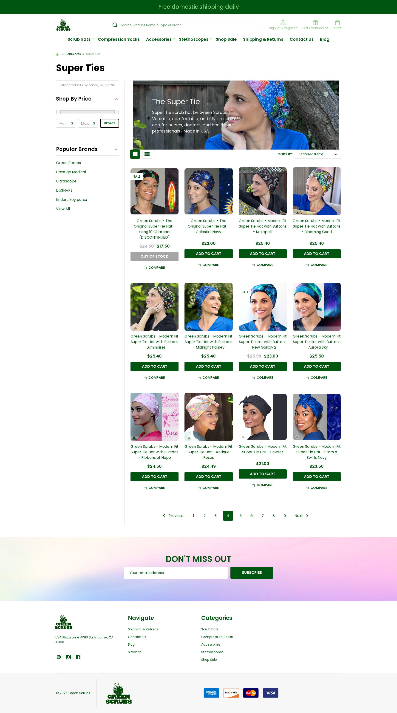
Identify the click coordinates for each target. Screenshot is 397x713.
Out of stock (154, 256)
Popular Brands (77, 149)
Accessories (159, 39)
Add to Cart (208, 253)
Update (109, 123)
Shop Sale (226, 39)
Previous (175, 515)
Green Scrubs (68, 162)
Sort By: (285, 154)
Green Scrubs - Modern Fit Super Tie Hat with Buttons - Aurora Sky (317, 342)
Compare (156, 267)
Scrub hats (79, 39)
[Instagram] (68, 657)
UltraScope (66, 181)
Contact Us (302, 39)
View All (63, 208)
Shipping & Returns (263, 39)
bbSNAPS (64, 190)
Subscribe (252, 572)
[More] (93, 38)
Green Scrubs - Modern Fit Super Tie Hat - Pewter (263, 449)
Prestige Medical (71, 172)
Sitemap (135, 652)
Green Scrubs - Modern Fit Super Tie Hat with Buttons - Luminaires (154, 342)
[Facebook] (78, 657)
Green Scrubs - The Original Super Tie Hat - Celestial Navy (209, 226)
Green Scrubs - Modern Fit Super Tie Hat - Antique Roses (208, 452)
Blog (324, 39)
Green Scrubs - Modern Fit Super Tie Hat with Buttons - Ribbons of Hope (154, 452)
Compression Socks (119, 39)
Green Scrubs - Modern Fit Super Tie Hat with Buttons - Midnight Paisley (208, 342)
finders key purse (71, 199)
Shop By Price (73, 99)
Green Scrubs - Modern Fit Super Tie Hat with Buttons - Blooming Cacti (317, 226)
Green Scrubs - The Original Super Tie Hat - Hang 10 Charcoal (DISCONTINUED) (155, 229)
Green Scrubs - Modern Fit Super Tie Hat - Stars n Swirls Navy (317, 452)
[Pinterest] (59, 657)
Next (299, 515)
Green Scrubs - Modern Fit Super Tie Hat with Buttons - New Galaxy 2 (263, 342)
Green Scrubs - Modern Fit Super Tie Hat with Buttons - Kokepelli (263, 226)
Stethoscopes (193, 39)
